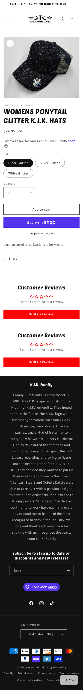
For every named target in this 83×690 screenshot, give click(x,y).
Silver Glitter (50, 163)
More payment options (41, 233)
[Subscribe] (68, 570)
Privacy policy (46, 673)
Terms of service (69, 673)
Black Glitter (18, 163)
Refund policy (26, 673)
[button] (9, 19)
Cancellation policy (58, 680)
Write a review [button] (41, 314)
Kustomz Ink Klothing (39, 667)
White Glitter (18, 173)
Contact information (29, 680)
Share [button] (13, 258)
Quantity (9, 184)
